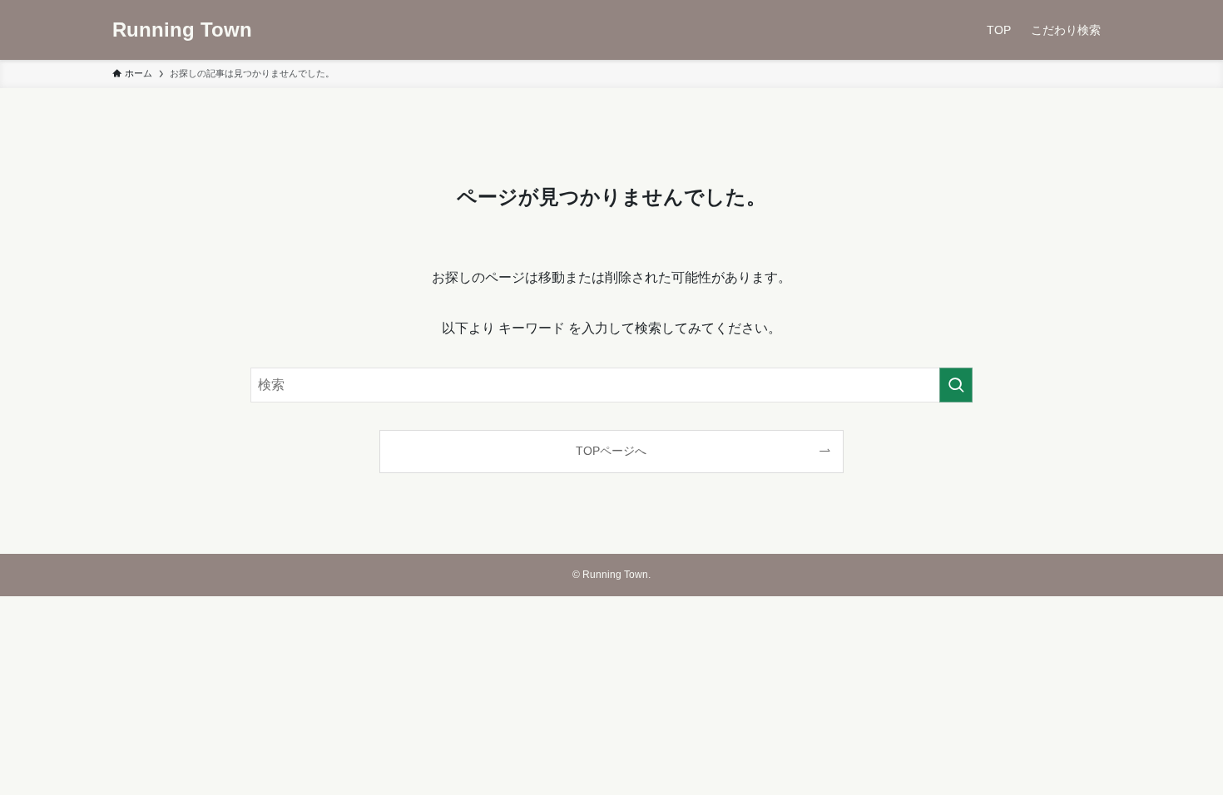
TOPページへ (611, 450)
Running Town (182, 30)
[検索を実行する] (956, 385)
